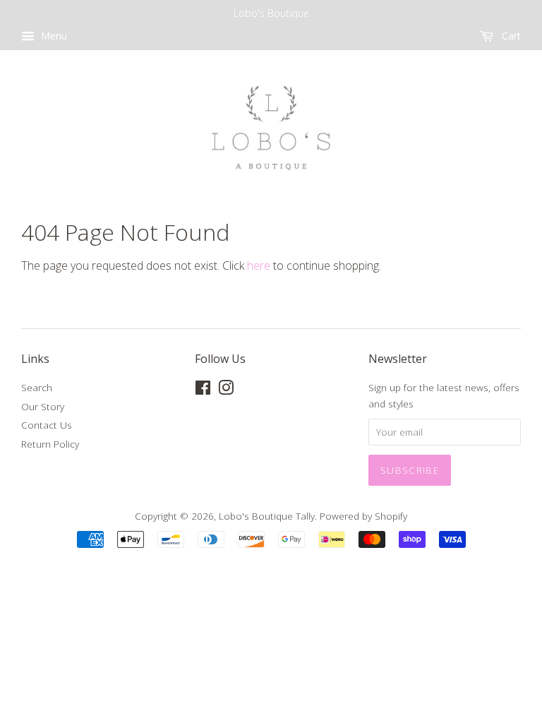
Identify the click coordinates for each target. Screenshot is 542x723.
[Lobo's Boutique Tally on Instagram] (226, 390)
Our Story (42, 406)
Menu (52, 35)
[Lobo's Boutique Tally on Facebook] (203, 390)
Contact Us (46, 424)
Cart (510, 35)
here (258, 265)
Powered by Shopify (363, 515)
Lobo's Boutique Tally (267, 515)
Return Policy (50, 443)
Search (36, 387)
